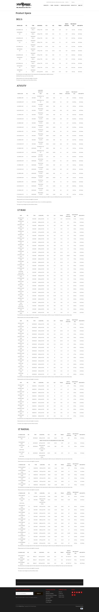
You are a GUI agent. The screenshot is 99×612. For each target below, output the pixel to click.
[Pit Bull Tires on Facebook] (75, 592)
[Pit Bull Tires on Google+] (77, 592)
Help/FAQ (48, 591)
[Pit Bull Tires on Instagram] (72, 595)
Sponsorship (48, 598)
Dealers (56, 5)
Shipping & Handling (49, 593)
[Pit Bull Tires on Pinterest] (81, 592)
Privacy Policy (61, 595)
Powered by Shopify (79, 606)
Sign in (66, 2)
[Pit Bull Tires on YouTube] (79, 592)
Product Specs (48, 602)
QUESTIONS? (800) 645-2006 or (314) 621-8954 (55, 2)
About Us (60, 591)
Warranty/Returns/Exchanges (51, 595)
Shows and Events (65, 5)
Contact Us (74, 5)
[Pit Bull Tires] (24, 5)
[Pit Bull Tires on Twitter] (72, 592)
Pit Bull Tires (21, 606)
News (52, 5)
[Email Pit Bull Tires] (75, 595)
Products (46, 5)
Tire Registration (49, 600)
